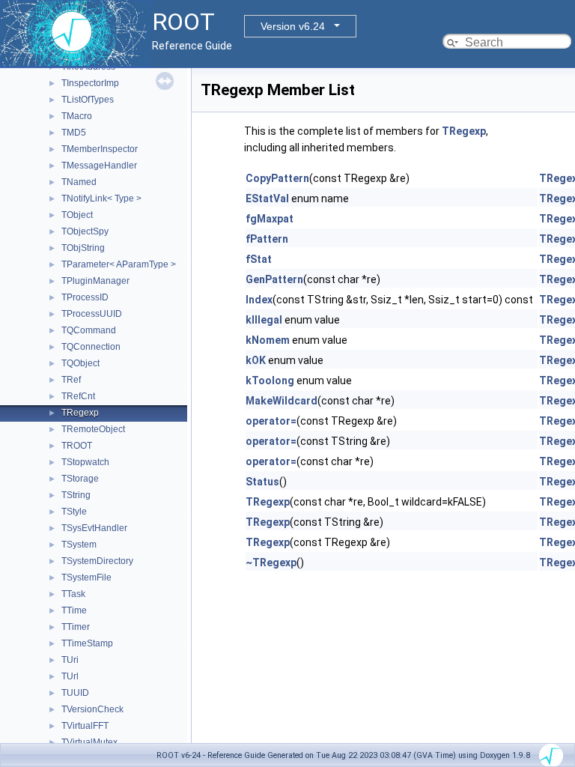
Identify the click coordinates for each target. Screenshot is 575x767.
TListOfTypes (87, 99)
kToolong (270, 380)
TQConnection (91, 347)
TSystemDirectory (97, 561)
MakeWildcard (281, 401)
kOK (256, 360)
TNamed (79, 182)
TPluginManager (95, 281)
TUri (70, 660)
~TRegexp (271, 563)
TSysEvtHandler (94, 528)
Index (259, 300)
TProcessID (85, 297)
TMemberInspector (99, 149)
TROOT (76, 445)
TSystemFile (86, 577)
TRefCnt (78, 396)
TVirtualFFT (85, 726)
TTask (73, 594)
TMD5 (73, 132)
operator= (271, 421)
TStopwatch (85, 462)
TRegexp (80, 412)
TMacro (76, 116)
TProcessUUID (91, 314)
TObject (77, 215)
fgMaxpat (269, 219)
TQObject (80, 363)
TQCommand (88, 330)
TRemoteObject (93, 429)
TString (76, 495)
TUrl (70, 676)
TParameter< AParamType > (118, 264)
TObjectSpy (85, 231)
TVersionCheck (92, 709)
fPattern (267, 239)
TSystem (79, 544)
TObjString (83, 248)
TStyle (74, 511)
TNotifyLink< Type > (101, 198)
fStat (259, 259)
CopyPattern (277, 178)
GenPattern (274, 279)
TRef (71, 380)
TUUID (75, 693)
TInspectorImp (90, 83)
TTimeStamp (87, 643)
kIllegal (264, 320)
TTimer (75, 627)
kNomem (268, 340)
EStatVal (267, 198)
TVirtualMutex (89, 742)
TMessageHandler (99, 165)
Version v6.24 (293, 26)
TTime (74, 610)
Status (262, 482)
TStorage (80, 478)
